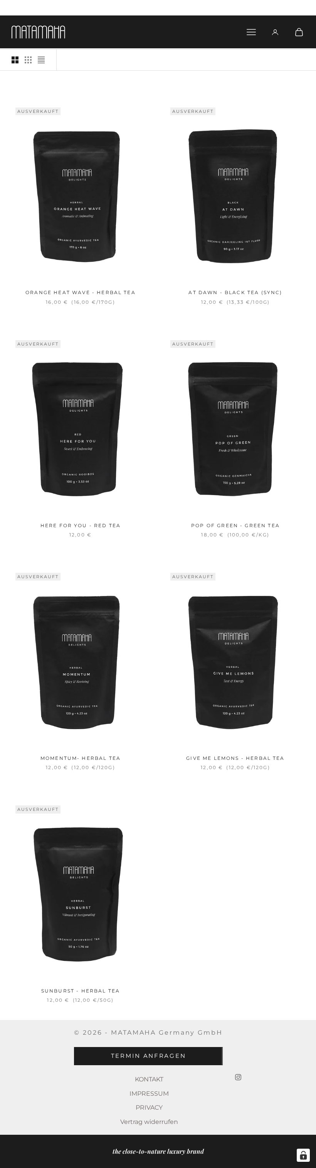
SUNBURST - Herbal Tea (80, 991)
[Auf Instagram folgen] (238, 1077)
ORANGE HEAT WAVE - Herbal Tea (80, 292)
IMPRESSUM (149, 1093)
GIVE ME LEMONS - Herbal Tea (235, 758)
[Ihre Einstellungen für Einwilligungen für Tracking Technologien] (303, 1155)
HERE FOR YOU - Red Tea (80, 525)
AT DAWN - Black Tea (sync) (235, 292)
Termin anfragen (148, 1055)
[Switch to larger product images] (15, 59)
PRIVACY (149, 1107)
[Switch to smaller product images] (28, 59)
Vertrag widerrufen (149, 1121)
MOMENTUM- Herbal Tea (80, 758)
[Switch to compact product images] (41, 59)
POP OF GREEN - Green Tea (235, 525)
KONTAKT (149, 1079)
